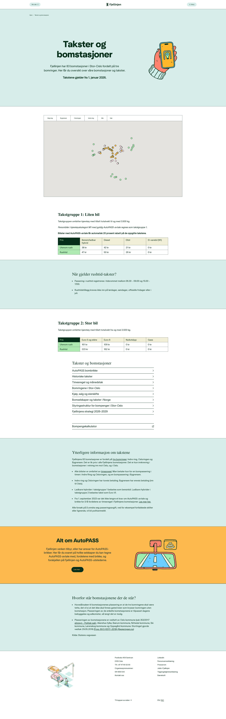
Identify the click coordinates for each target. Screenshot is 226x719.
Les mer (77, 569)
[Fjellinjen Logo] (113, 4)
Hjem (31, 15)
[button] (121, 147)
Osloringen (77, 118)
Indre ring (91, 118)
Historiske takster (82, 376)
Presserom (161, 665)
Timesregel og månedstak (87, 382)
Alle (102, 118)
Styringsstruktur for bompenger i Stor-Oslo (97, 405)
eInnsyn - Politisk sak (85, 623)
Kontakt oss (119, 675)
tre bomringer (120, 459)
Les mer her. (145, 501)
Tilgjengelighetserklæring (167, 672)
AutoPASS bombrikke (85, 370)
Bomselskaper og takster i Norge (91, 399)
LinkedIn (160, 658)
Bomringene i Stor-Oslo (86, 388)
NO (162, 700)
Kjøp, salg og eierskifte (85, 393)
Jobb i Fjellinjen (163, 668)
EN (158, 700)
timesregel (106, 471)
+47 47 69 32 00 (124, 665)
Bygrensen (63, 118)
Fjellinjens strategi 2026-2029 (90, 411)
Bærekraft (161, 675)
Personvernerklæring (165, 661)
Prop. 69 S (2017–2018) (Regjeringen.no (113, 629)
